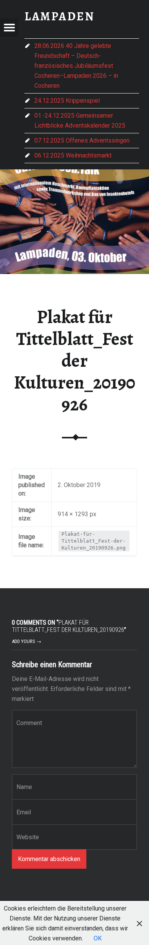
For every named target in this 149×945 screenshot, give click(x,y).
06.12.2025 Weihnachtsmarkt (73, 155)
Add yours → (26, 641)
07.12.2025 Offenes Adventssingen (82, 140)
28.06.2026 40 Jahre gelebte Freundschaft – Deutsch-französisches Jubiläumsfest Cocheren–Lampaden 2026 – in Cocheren (76, 65)
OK (98, 938)
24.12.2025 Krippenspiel (67, 100)
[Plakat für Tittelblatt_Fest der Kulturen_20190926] (74, 174)
